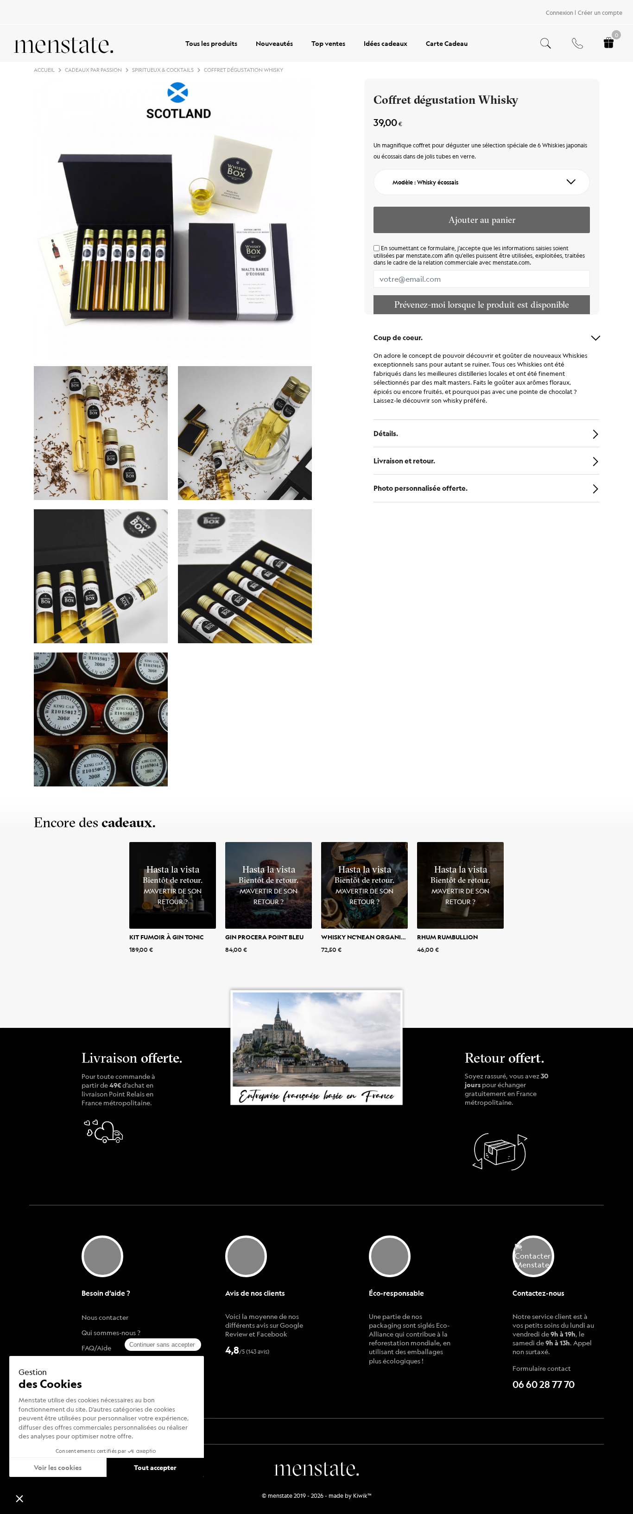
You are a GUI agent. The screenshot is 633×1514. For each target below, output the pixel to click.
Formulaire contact (542, 1368)
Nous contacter (105, 1317)
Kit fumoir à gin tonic (166, 936)
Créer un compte (600, 12)
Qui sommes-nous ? (111, 1332)
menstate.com (424, 255)
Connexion (559, 12)
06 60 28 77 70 (544, 1384)
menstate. (316, 1467)
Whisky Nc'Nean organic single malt (383, 936)
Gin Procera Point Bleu (264, 936)
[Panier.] (608, 43)
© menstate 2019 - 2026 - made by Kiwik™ (317, 1495)
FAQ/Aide (96, 1347)
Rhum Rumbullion (447, 936)
